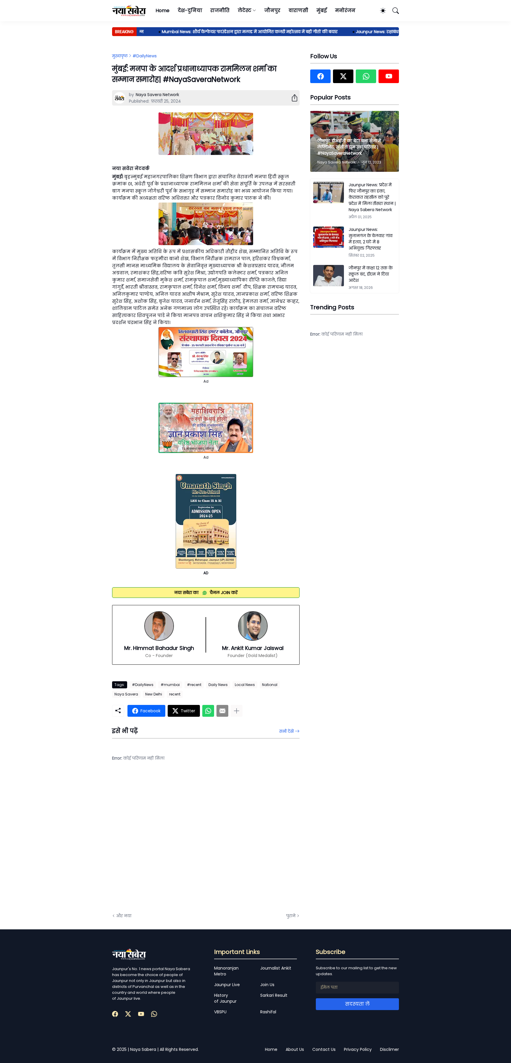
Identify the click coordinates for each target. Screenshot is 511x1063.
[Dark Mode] (380, 11)
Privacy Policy (358, 1049)
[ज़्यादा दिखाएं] (236, 711)
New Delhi (153, 694)
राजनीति (219, 10)
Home (162, 10)
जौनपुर (272, 10)
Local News (245, 684)
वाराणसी (298, 10)
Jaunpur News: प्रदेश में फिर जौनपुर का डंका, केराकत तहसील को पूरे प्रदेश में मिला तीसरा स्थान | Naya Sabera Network (372, 197)
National (269, 684)
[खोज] (393, 11)
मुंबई (321, 10)
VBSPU (220, 1012)
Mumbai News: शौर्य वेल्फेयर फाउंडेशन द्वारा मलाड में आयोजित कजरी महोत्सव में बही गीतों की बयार (234, 32)
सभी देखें (286, 731)
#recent (194, 684)
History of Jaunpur (225, 998)
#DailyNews (144, 56)
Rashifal (268, 1012)
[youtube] (389, 76)
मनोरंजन (345, 10)
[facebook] (320, 76)
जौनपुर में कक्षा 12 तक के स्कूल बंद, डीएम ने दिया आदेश (371, 274)
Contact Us (324, 1049)
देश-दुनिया (190, 10)
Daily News (218, 684)
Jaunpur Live (227, 985)
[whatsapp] (366, 76)
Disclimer (389, 1049)
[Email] (222, 711)
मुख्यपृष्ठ (120, 56)
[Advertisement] (171, 841)
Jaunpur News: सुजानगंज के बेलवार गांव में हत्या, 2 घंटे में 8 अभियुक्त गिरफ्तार (370, 238)
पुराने (290, 916)
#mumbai (170, 684)
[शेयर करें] (292, 98)
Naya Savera (126, 694)
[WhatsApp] (208, 711)
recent (174, 694)
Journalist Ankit (275, 968)
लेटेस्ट (244, 10)
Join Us (267, 985)
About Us (295, 1049)
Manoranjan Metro (226, 971)
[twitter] (343, 76)
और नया (123, 916)
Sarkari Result (273, 995)
